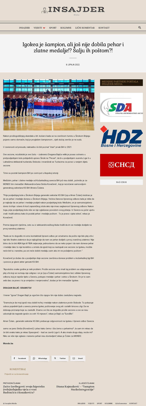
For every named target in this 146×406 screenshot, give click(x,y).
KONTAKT (133, 403)
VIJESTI (91, 403)
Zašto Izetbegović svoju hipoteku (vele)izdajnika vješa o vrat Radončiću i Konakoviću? (24, 389)
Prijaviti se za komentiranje (17, 374)
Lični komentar (121, 403)
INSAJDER (81, 403)
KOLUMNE (109, 403)
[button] (140, 28)
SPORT (99, 403)
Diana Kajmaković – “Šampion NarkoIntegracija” (75, 388)
